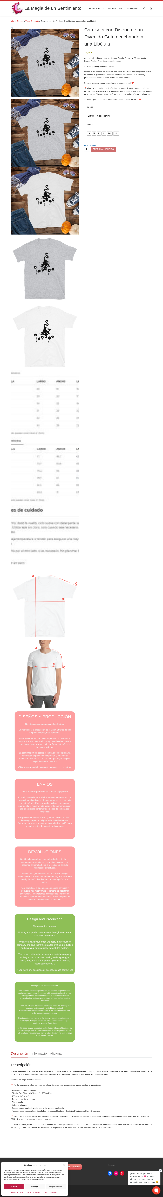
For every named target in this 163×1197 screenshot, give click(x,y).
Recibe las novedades (70, 1167)
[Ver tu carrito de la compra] (151, 8)
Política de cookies (17, 1192)
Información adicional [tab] (46, 1053)
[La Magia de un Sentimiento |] (17, 8)
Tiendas (20, 21)
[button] (64, 1165)
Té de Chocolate (32, 21)
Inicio (13, 21)
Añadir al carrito (103, 149)
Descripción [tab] (19, 1053)
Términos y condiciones (50, 1192)
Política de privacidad (33, 1192)
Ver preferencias (56, 1186)
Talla (90, 125)
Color (90, 107)
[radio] (91, 116)
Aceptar (13, 1186)
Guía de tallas (90, 145)
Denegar (34, 1186)
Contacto (111, 1165)
